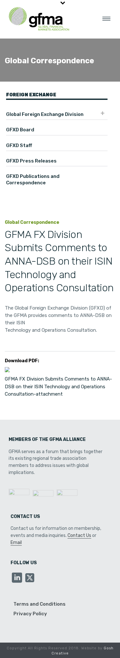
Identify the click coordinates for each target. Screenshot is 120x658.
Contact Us (79, 535)
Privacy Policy (30, 614)
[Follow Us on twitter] (30, 578)
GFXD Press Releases (31, 161)
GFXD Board (20, 130)
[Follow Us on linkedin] (17, 578)
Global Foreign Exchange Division (45, 114)
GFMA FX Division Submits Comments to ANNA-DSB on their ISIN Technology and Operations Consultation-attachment (58, 386)
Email (16, 542)
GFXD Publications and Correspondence (33, 179)
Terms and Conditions (39, 604)
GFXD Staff (19, 145)
